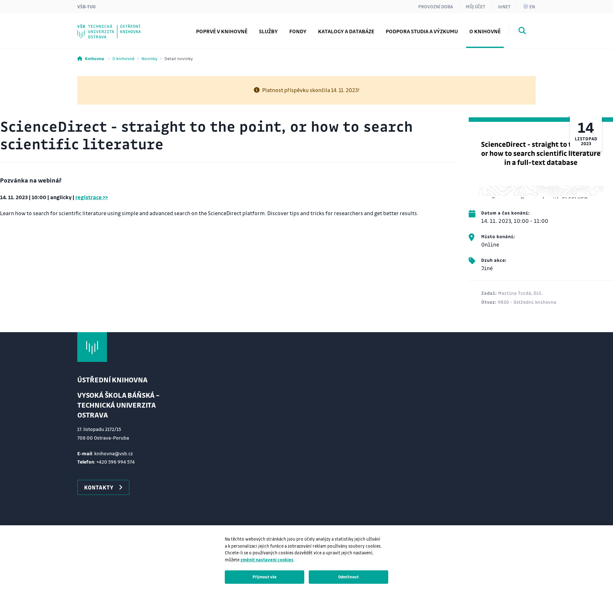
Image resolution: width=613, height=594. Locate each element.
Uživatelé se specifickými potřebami (139, 26)
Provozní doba (435, 6)
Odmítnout (348, 576)
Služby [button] (268, 31)
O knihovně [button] (485, 31)
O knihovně (123, 58)
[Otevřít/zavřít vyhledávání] (522, 31)
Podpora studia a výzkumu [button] (422, 31)
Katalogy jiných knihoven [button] (124, 26)
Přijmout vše (264, 576)
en (532, 6)
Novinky (149, 58)
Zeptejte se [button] (105, 26)
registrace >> (91, 197)
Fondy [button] (297, 31)
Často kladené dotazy (119, 26)
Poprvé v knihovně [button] (221, 31)
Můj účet (475, 6)
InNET (504, 6)
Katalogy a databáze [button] (346, 31)
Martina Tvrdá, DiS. (520, 293)
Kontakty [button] (98, 487)
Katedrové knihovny (117, 26)
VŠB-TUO (86, 6)
